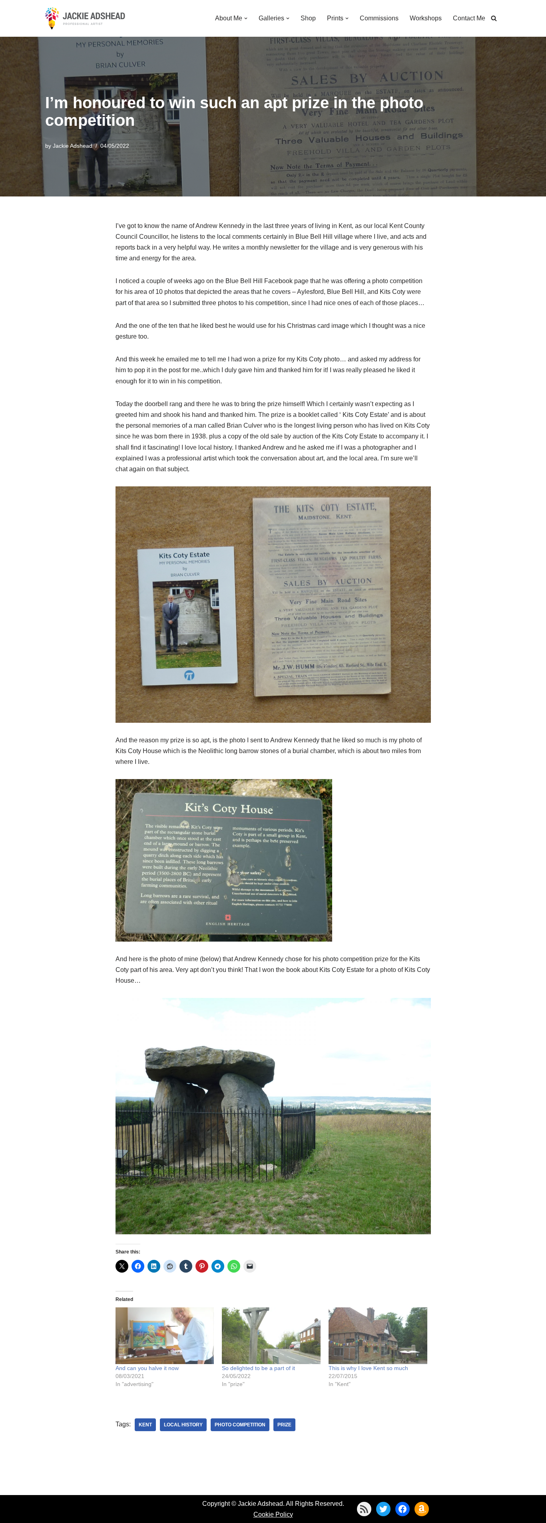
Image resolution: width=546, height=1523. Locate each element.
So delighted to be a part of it (258, 1368)
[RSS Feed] (364, 1509)
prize (284, 1425)
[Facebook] (402, 1509)
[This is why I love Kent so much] (378, 1335)
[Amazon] (421, 1509)
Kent (145, 1425)
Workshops (426, 18)
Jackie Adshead (72, 146)
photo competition (240, 1425)
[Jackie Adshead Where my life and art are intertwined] (85, 18)
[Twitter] (383, 1509)
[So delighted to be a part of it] (271, 1335)
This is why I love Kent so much (368, 1368)
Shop (308, 18)
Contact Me (469, 18)
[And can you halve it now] (165, 1335)
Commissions (379, 18)
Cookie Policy (273, 1514)
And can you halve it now (147, 1368)
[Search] (494, 18)
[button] (245, 18)
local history (183, 1425)
